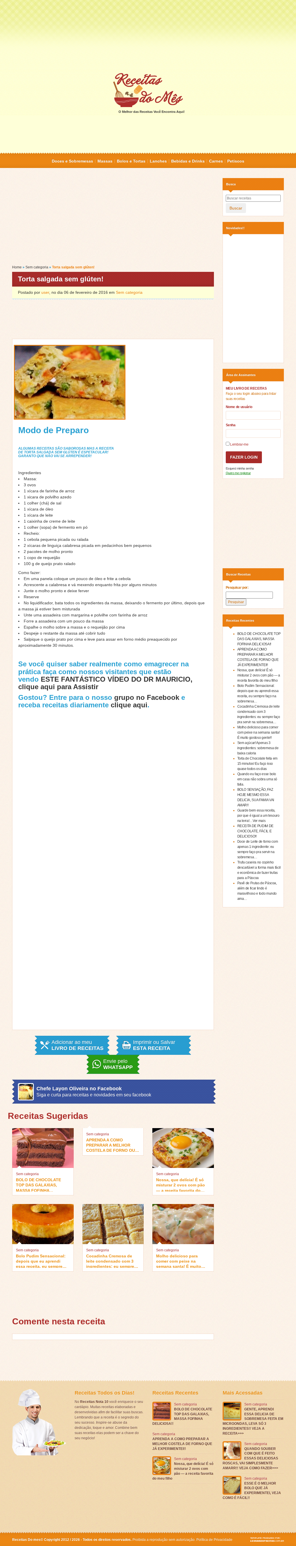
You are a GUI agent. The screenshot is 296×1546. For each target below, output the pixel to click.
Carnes (216, 161)
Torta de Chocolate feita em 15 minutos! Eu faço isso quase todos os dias (257, 763)
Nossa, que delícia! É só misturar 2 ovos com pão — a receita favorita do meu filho (180, 1184)
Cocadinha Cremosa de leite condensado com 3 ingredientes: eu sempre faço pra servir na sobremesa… (110, 1261)
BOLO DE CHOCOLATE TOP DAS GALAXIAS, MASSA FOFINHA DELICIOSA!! (38, 1184)
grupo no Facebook (146, 697)
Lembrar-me (239, 444)
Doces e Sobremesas (72, 161)
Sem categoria (36, 267)
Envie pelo (118, 1064)
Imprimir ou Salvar (154, 1045)
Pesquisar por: (237, 588)
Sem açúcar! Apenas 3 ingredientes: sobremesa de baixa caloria (258, 748)
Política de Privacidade (214, 1540)
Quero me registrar (238, 473)
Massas (104, 161)
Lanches (158, 161)
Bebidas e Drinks (188, 161)
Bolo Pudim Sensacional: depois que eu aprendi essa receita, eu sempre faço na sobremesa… (41, 1261)
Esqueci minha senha (240, 468)
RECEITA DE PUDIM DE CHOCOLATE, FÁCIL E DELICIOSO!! (255, 831)
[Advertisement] (148, 36)
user (45, 292)
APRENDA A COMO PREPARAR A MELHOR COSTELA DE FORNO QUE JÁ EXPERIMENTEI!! (112, 1145)
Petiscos (235, 161)
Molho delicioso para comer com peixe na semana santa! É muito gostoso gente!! (178, 1261)
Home (17, 267)
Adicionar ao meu (77, 1045)
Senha (231, 425)
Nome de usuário (239, 407)
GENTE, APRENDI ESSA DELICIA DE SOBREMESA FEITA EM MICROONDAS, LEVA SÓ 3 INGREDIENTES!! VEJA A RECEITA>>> (253, 1421)
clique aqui (129, 705)
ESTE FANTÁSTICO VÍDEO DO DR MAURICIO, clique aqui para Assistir (105, 683)
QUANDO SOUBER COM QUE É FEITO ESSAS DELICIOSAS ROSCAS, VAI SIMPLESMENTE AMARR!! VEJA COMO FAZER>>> (250, 1458)
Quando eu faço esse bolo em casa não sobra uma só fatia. (257, 779)
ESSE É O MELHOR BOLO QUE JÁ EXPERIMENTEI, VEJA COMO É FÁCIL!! (252, 1490)
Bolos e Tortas (131, 161)
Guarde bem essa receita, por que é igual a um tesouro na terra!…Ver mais (258, 815)
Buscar (236, 208)
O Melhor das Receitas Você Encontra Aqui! (152, 111)
